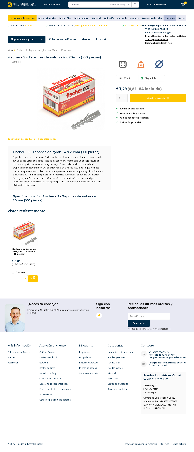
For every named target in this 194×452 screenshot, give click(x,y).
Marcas (181, 18)
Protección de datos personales (55, 389)
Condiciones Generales (50, 378)
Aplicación (109, 18)
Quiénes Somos (47, 352)
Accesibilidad (45, 394)
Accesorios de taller (152, 18)
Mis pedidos (85, 357)
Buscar (135, 5)
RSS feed (164, 443)
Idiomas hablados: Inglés (165, 29)
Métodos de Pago (48, 373)
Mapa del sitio (179, 443)
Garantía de (21, 25)
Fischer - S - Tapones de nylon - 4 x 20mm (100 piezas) (24, 251)
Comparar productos (89, 373)
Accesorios (102, 39)
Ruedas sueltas (81, 18)
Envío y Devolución (48, 357)
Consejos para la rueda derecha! (55, 399)
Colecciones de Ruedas (62, 39)
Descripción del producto (21, 138)
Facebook (99, 315)
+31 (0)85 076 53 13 (159, 352)
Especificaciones (47, 138)
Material (96, 18)
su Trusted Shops (143, 25)
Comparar (20, 272)
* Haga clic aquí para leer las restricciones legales (149, 329)
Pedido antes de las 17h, (78, 25)
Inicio (10, 50)
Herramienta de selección (22, 18)
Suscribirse (139, 323)
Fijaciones (170, 18)
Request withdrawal (88, 362)
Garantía (43, 362)
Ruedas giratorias (47, 18)
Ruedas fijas (65, 18)
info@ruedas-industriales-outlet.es (167, 362)
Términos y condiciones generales (140, 443)
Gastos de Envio (47, 367)
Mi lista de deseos (88, 367)
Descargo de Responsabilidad (54, 383)
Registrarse (84, 352)
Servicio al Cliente (51, 4)
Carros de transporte (128, 18)
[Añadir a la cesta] (33, 278)
